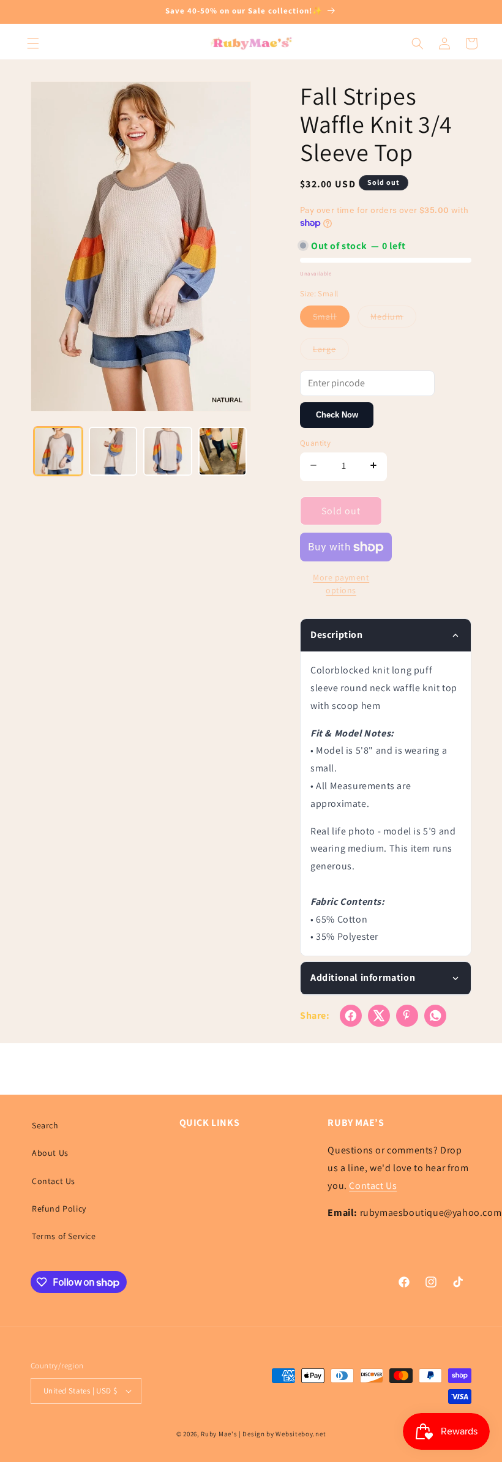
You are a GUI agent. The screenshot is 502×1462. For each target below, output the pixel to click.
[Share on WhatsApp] (435, 1016)
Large (331, 351)
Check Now (337, 414)
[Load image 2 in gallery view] (113, 451)
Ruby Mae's (219, 1434)
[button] (33, 43)
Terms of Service (64, 1236)
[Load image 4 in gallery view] (222, 451)
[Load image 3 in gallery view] (167, 451)
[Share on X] (379, 1016)
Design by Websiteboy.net (284, 1434)
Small (331, 319)
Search (45, 1125)
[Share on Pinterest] (407, 1016)
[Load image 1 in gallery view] (58, 451)
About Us (50, 1152)
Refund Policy (59, 1208)
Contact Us (53, 1180)
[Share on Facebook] (351, 1016)
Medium (393, 319)
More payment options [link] (341, 584)
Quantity (315, 443)
